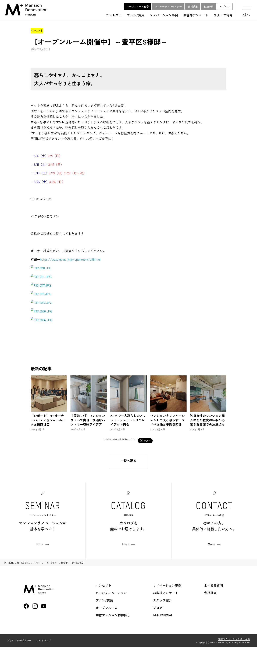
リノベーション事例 (164, 15)
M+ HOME (9, 563)
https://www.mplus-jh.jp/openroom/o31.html (70, 259)
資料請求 (193, 6)
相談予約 (209, 6)
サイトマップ (43, 640)
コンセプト (114, 15)
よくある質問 (213, 585)
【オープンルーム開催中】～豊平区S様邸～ (65, 563)
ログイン (225, 6)
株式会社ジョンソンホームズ (234, 638)
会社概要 (210, 593)
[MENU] (246, 6)
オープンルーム (107, 608)
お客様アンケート (195, 15)
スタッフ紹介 (223, 15)
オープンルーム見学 (138, 6)
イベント (37, 563)
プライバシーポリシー (19, 640)
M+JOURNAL (23, 563)
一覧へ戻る (128, 460)
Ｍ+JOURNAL (163, 615)
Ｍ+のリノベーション (111, 593)
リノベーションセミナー (168, 6)
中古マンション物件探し (113, 615)
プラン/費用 (135, 15)
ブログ (157, 608)
